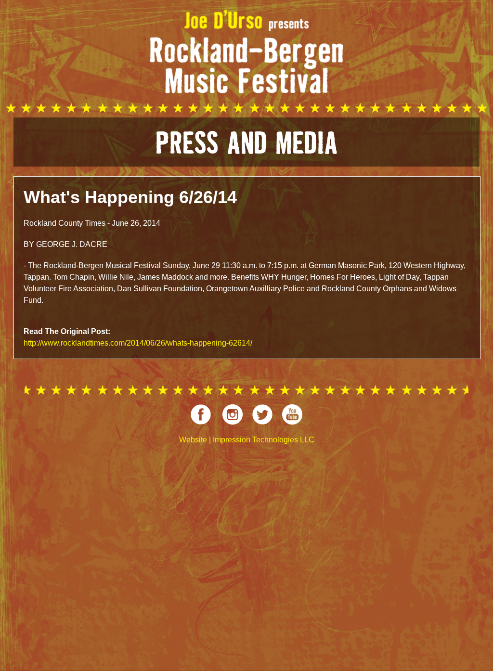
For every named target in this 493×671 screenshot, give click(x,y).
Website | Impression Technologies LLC (246, 440)
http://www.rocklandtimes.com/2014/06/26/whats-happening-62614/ (138, 343)
